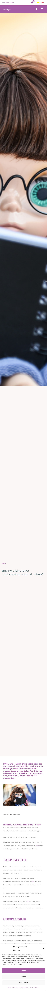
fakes (32, 881)
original (38, 845)
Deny (23, 977)
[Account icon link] (36, 9)
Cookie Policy (12, 988)
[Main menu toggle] (42, 9)
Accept (23, 971)
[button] (44, 948)
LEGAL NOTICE (34, 988)
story (15, 827)
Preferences (24, 982)
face (28, 901)
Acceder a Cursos (8, 2)
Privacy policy (23, 988)
